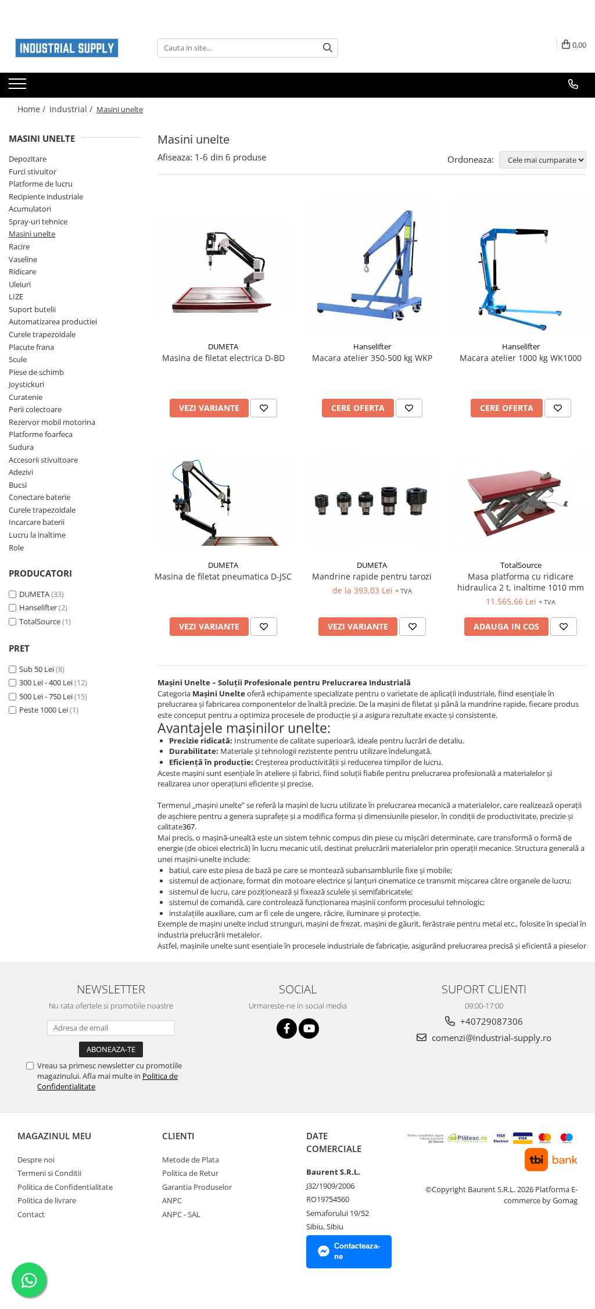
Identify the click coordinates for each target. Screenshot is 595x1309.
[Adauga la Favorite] (263, 408)
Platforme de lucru (41, 183)
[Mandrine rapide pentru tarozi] (371, 500)
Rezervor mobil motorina (52, 422)
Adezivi (21, 472)
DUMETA (34, 594)
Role (16, 547)
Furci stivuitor (32, 171)
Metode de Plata (190, 1159)
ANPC (172, 1200)
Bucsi (18, 485)
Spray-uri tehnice (38, 221)
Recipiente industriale (46, 196)
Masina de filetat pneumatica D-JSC (223, 576)
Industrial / (72, 109)
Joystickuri (26, 384)
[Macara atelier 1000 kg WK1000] (520, 266)
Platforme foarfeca (41, 434)
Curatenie (25, 397)
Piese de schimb (36, 372)
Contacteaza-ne (357, 1251)
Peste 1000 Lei (43, 709)
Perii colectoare (35, 409)
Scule (18, 359)
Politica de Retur (190, 1173)
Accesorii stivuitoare (43, 460)
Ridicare (22, 271)
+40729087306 (490, 1021)
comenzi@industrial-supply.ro (490, 1037)
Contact (31, 1214)
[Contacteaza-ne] (573, 84)
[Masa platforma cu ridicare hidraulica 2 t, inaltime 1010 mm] (520, 500)
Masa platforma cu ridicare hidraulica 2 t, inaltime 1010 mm (520, 582)
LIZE (16, 296)
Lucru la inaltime (37, 535)
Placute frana (31, 347)
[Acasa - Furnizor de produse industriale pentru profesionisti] (67, 48)
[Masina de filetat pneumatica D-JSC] (223, 500)
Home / (32, 109)
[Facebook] (287, 1028)
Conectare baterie (39, 497)
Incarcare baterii (36, 522)
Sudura (21, 447)
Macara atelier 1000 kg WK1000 (521, 357)
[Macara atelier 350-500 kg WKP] (371, 266)
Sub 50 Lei (36, 669)
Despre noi (36, 1159)
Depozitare (27, 158)
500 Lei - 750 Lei (46, 696)
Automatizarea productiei (53, 321)
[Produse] (19, 87)
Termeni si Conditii (49, 1173)
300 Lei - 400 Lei (46, 682)
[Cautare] (327, 48)
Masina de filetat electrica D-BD (223, 357)
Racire (19, 246)
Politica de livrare (46, 1200)
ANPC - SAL (181, 1214)
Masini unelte (32, 233)
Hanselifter (38, 607)
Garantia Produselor (197, 1187)
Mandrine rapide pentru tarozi (372, 576)
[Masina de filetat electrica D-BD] (223, 267)
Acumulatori (30, 208)
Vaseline (23, 259)
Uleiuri (20, 284)
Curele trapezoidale (42, 334)
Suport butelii (32, 309)
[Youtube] (309, 1028)
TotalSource (39, 621)
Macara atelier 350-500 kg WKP (372, 357)
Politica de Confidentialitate (65, 1187)
